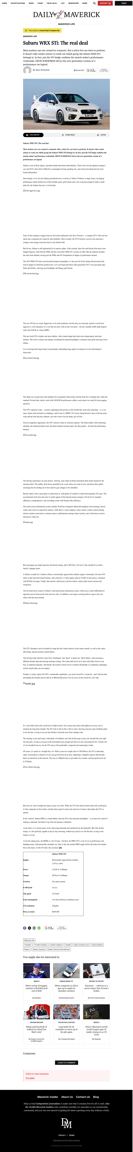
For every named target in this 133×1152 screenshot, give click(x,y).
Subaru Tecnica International (58, 949)
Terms (72, 1135)
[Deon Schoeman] (27, 70)
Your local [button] (52, 3)
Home (4, 3)
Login (124, 3)
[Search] (94, 3)
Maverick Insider (47, 1097)
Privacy (62, 1135)
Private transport (41, 945)
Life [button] (62, 3)
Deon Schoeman (43, 70)
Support (103, 3)
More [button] (84, 3)
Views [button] (40, 3)
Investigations (18, 3)
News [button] (31, 3)
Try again (30, 1077)
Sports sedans (97, 945)
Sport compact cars (81, 945)
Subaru (27, 949)
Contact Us (83, 1097)
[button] (91, 70)
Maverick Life (29, 940)
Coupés (68, 945)
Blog (96, 1097)
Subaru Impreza (39, 949)
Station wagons (56, 945)
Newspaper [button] (73, 3)
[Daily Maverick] (66, 14)
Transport (27, 945)
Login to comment (66, 1063)
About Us (67, 1097)
